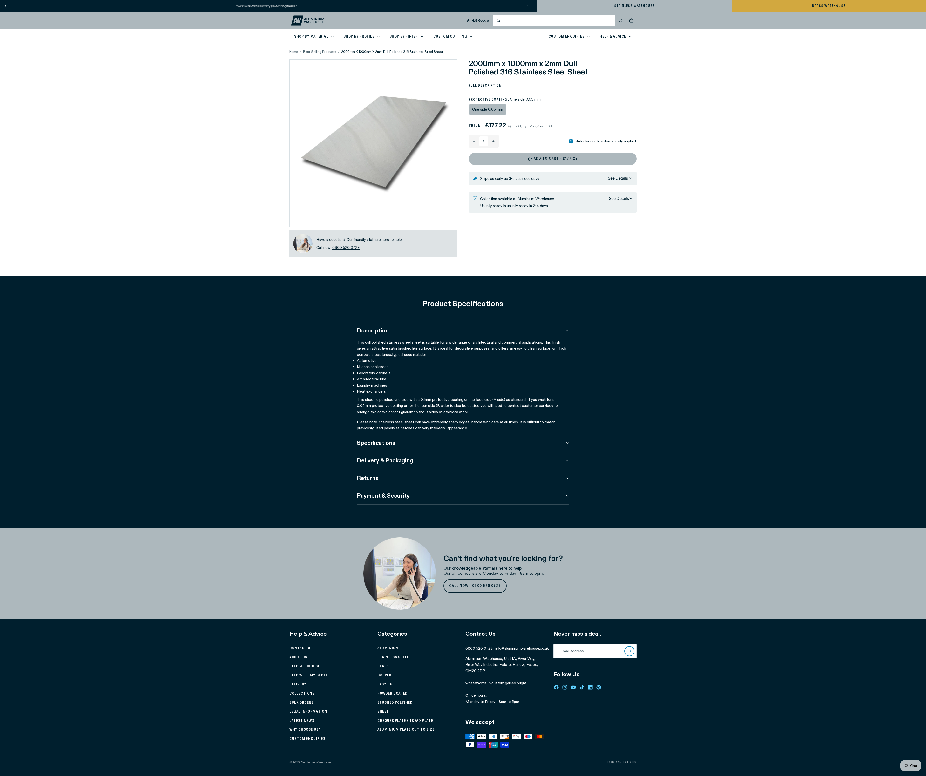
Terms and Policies (621, 762)
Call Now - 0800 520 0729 (475, 586)
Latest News (301, 721)
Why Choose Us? (305, 730)
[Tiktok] (582, 687)
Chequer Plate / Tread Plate (405, 721)
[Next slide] (528, 5)
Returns (367, 477)
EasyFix (384, 685)
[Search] (554, 20)
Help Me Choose (304, 666)
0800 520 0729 (346, 247)
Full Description (485, 85)
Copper (384, 675)
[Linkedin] (590, 687)
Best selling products (319, 51)
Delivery (297, 685)
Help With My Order (308, 675)
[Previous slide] (5, 5)
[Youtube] (573, 687)
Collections (302, 693)
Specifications (376, 442)
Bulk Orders (301, 703)
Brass (383, 666)
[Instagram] (565, 687)
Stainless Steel (393, 657)
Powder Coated (392, 693)
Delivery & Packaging (385, 460)
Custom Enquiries (307, 739)
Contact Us (301, 648)
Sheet (383, 712)
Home (293, 51)
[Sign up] (629, 651)
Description (373, 330)
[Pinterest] (599, 687)
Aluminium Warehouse (315, 762)
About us (298, 657)
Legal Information (308, 712)
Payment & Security (383, 495)
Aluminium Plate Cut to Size (405, 730)
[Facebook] (556, 687)
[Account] (620, 20)
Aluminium (388, 648)
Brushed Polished (395, 703)
